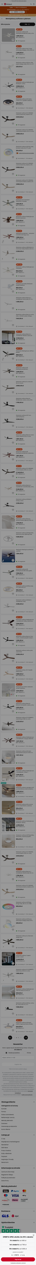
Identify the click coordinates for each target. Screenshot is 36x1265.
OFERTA (18, 1255)
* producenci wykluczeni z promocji (18, 1263)
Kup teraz (18, 1259)
